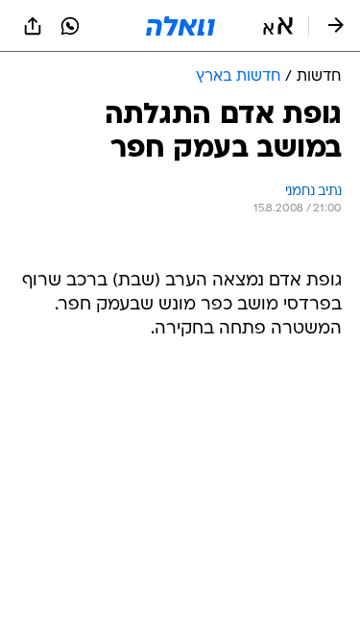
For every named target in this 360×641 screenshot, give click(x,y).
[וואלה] (180, 26)
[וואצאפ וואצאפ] (70, 26)
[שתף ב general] (32, 26)
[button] (278, 26)
